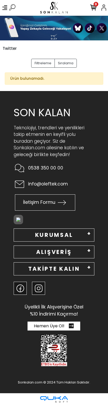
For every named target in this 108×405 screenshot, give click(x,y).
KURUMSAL (54, 235)
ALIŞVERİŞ (54, 252)
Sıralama (65, 63)
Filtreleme (43, 63)
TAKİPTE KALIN (54, 269)
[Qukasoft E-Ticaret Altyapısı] (54, 399)
